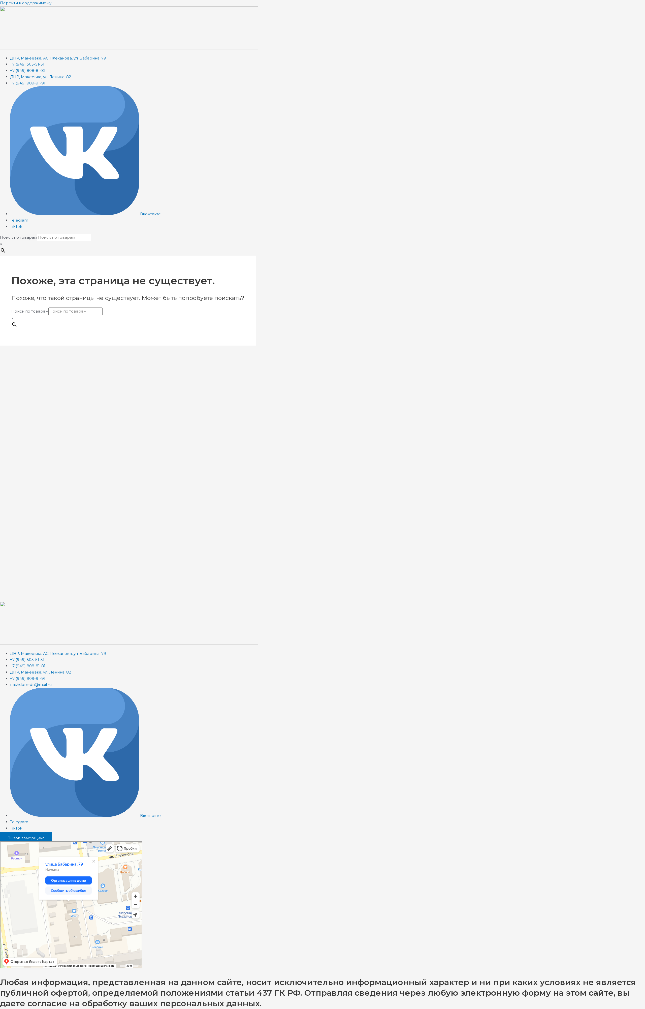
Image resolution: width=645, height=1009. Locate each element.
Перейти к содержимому (25, 3)
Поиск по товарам (18, 237)
